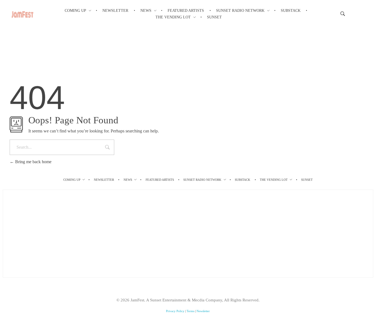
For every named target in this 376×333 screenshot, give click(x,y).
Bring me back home (32, 161)
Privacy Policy (175, 311)
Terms (190, 311)
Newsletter (203, 311)
